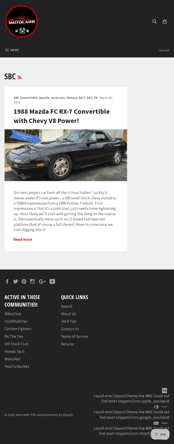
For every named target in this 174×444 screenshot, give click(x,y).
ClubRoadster (16, 321)
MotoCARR (22, 415)
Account (164, 50)
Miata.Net (13, 359)
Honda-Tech (14, 351)
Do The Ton (14, 336)
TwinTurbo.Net (17, 366)
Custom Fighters (18, 328)
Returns (67, 344)
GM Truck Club (16, 343)
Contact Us (70, 328)
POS (33, 415)
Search (66, 306)
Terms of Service (74, 336)
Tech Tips (69, 321)
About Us (68, 313)
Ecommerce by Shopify (58, 415)
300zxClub (13, 313)
